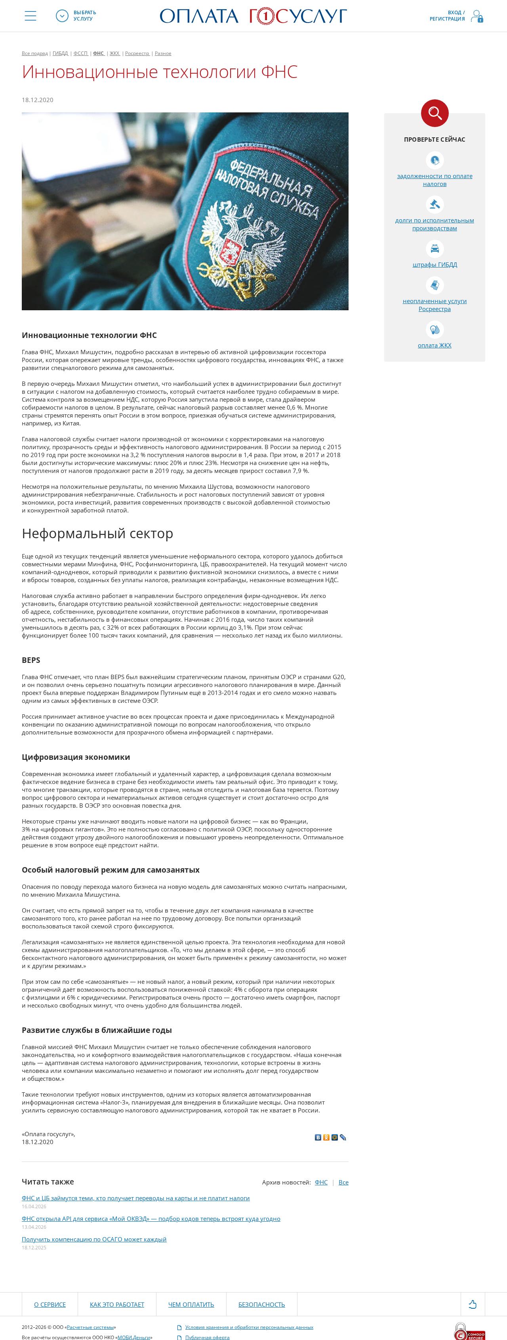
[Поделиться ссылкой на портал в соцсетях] (473, 1304)
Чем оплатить (191, 1304)
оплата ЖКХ (435, 345)
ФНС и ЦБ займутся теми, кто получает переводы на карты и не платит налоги (136, 1198)
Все (35, 53)
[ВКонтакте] (318, 1137)
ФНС (99, 53)
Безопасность (261, 1304)
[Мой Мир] (335, 1137)
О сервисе (50, 1304)
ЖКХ (115, 53)
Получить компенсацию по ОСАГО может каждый (94, 1239)
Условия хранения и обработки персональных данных (249, 1327)
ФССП (81, 53)
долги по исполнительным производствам (434, 224)
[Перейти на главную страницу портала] (253, 15)
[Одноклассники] (326, 1137)
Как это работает (117, 1304)
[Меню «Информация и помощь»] (30, 15)
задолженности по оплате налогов (435, 180)
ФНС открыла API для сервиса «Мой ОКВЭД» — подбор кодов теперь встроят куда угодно (151, 1218)
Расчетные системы (90, 1327)
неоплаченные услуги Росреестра (435, 305)
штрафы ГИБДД (435, 264)
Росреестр (137, 53)
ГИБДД (61, 53)
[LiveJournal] (343, 1137)
